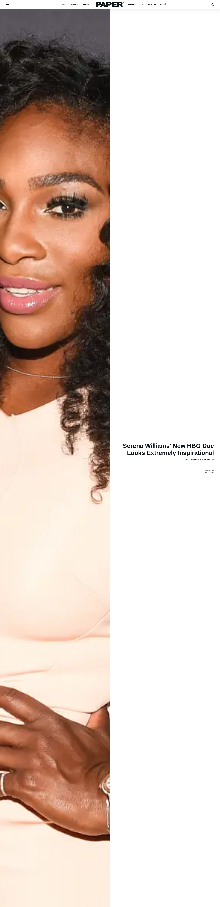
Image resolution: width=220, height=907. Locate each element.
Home (186, 459)
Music (64, 4)
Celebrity (86, 4)
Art (142, 4)
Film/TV (194, 459)
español (164, 4)
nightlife (152, 4)
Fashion (74, 4)
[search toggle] (212, 4)
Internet (132, 4)
